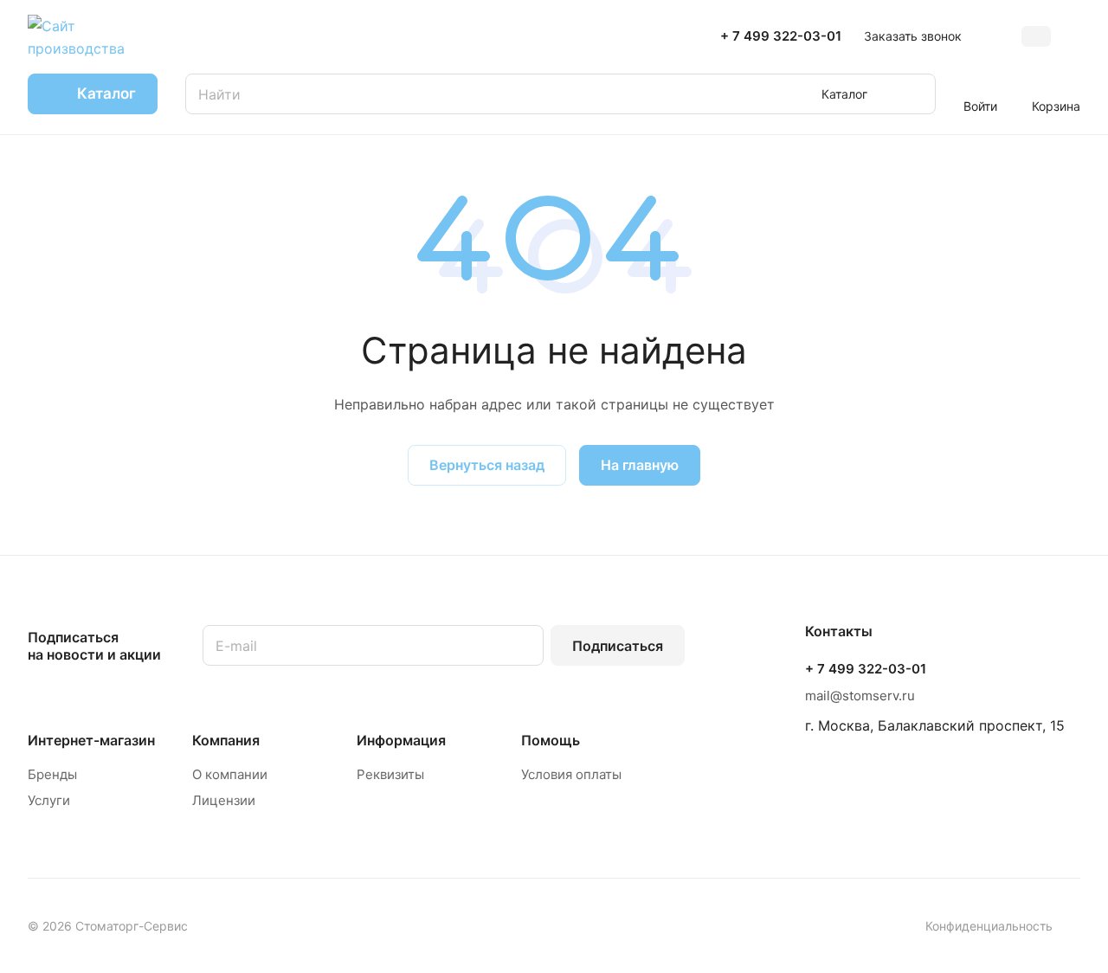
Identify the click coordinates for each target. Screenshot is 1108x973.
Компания (226, 740)
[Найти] (914, 94)
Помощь (550, 740)
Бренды (52, 774)
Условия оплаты (571, 774)
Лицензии (223, 800)
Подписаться (617, 645)
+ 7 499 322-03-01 (780, 36)
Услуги (49, 800)
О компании (229, 774)
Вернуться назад (486, 465)
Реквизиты (390, 774)
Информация (401, 740)
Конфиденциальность (989, 925)
